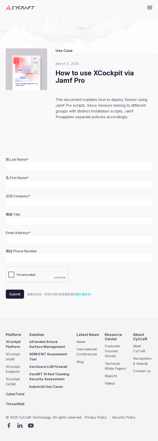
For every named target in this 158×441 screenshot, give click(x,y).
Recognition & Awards (142, 360)
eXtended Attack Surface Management (47, 344)
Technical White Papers (115, 366)
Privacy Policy (96, 417)
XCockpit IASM (13, 356)
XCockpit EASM (13, 381)
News (81, 342)
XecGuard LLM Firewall (48, 367)
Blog (80, 362)
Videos (110, 383)
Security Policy (123, 417)
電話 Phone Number (21, 251)
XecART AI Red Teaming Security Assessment (49, 376)
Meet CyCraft (139, 348)
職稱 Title (13, 214)
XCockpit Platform (13, 344)
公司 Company (17, 196)
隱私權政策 (83, 294)
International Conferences (87, 351)
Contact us (142, 371)
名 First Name (16, 178)
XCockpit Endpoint (13, 369)
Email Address (17, 233)
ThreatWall (15, 404)
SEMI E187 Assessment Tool (48, 356)
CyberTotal (15, 394)
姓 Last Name (16, 159)
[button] (149, 7)
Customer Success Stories (112, 351)
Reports (111, 376)
